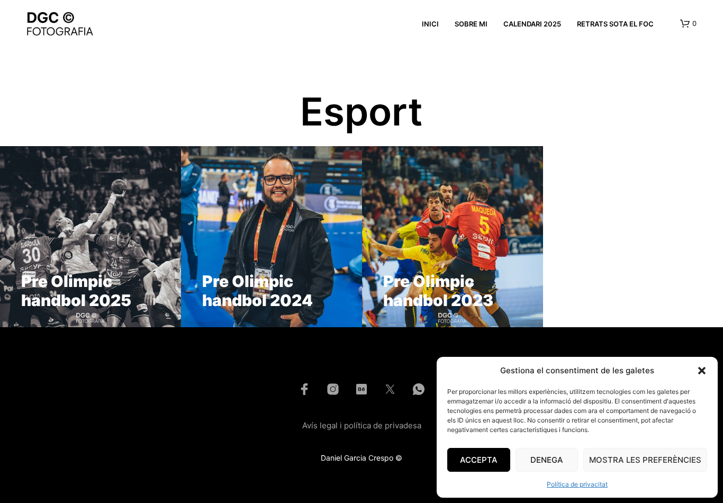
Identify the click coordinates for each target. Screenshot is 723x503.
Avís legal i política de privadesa (361, 425)
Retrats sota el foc (615, 24)
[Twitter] (390, 389)
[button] (702, 370)
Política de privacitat (577, 484)
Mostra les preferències (645, 460)
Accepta (479, 460)
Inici (430, 24)
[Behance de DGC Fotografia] (361, 389)
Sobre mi (471, 24)
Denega (546, 460)
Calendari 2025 (532, 24)
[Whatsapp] (418, 389)
